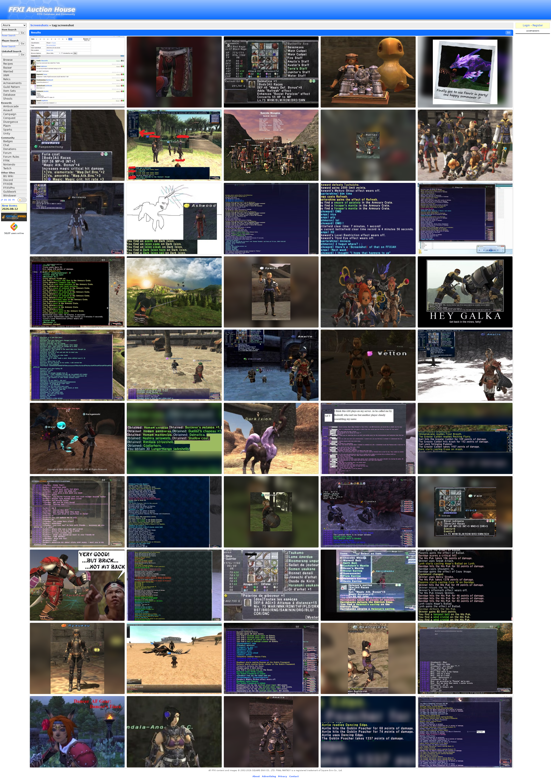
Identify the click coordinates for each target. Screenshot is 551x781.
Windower (9, 195)
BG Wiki (8, 176)
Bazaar (7, 67)
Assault (7, 110)
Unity (6, 133)
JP (2, 200)
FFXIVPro (9, 187)
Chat (6, 145)
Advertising (269, 776)
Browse (7, 59)
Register (537, 25)
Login (526, 25)
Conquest (9, 118)
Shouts (7, 98)
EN (5, 200)
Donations (9, 149)
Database (9, 94)
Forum (7, 152)
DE (9, 200)
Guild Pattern (11, 87)
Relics (6, 79)
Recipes (8, 63)
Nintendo (9, 164)
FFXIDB (7, 184)
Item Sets (9, 90)
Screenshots (39, 25)
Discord (8, 180)
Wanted (8, 71)
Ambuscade (11, 106)
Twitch (7, 168)
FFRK (6, 160)
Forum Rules (11, 156)
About (256, 776)
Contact (294, 776)
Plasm (7, 125)
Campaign (9, 114)
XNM (6, 75)
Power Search (8, 35)
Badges (8, 141)
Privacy (282, 776)
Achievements (12, 83)
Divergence (10, 121)
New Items (9, 205)
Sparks (7, 129)
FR (13, 200)
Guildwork (9, 191)
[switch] (22, 200)
